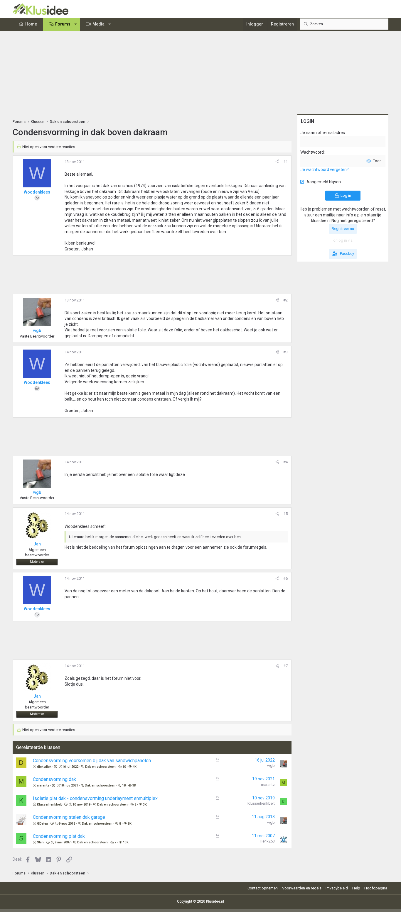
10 (124, 767)
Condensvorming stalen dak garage (69, 817)
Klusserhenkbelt (49, 804)
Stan (40, 842)
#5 (285, 513)
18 (124, 785)
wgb (271, 765)
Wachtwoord (312, 152)
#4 (285, 462)
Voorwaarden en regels (301, 888)
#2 (285, 300)
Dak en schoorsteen (100, 767)
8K (130, 823)
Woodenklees (37, 192)
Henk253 (267, 841)
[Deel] (277, 161)
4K (135, 767)
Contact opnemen (262, 888)
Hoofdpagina (375, 888)
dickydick (44, 767)
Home (31, 24)
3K (134, 785)
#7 (285, 666)
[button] (75, 24)
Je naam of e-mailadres (322, 132)
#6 (285, 578)
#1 (285, 162)
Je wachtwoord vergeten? (324, 169)
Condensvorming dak (54, 779)
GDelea (42, 823)
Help (356, 888)
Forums (62, 24)
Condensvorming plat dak (59, 836)
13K (126, 842)
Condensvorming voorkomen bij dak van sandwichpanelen (92, 760)
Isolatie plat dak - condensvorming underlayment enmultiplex (95, 798)
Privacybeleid (337, 888)
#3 (285, 352)
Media (98, 24)
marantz (43, 785)
